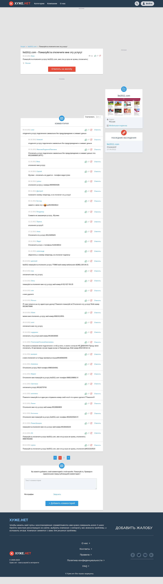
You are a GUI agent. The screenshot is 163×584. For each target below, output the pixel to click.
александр (40, 251)
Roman (33, 300)
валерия (34, 354)
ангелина (34, 393)
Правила (85, 554)
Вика (38, 161)
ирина (33, 445)
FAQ (84, 566)
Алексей (40, 139)
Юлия (33, 312)
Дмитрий (39, 191)
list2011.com (113, 144)
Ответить (97, 130)
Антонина (34, 413)
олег (32, 130)
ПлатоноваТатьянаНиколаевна (42, 342)
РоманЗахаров (36, 423)
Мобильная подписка (118, 126)
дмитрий (34, 261)
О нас (63, 3)
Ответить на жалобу (61, 69)
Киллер (39, 201)
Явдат (39, 241)
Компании (52, 3)
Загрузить (57, 494)
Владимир (40, 212)
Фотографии (28, 494)
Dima (33, 281)
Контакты (85, 549)
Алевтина (34, 364)
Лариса (39, 221)
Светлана (34, 384)
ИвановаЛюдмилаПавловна (47, 149)
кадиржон (34, 332)
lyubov (39, 181)
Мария (33, 374)
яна (32, 271)
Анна (38, 231)
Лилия (33, 403)
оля (32, 290)
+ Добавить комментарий (62, 503)
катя (32, 322)
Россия (27, 63)
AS (32, 433)
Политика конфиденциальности (85, 560)
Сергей (39, 171)
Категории (39, 3)
